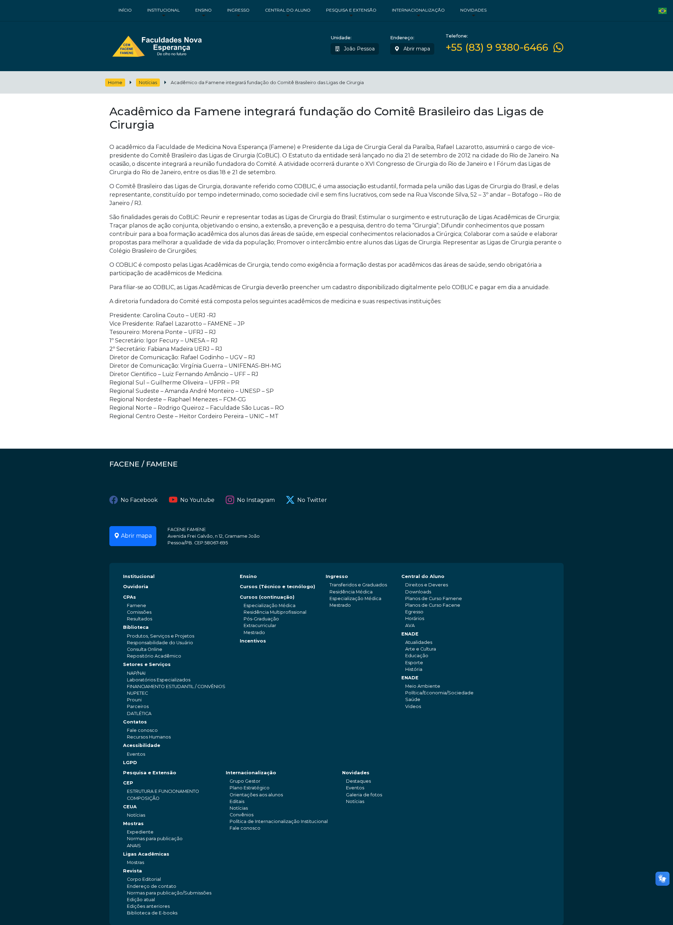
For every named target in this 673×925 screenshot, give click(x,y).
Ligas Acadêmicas (146, 854)
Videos (413, 706)
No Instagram (256, 500)
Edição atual (141, 899)
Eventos (136, 754)
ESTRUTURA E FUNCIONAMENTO (163, 791)
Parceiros (138, 706)
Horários (414, 618)
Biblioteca (136, 627)
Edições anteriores (148, 906)
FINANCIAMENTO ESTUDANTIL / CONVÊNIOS (176, 686)
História (413, 669)
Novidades (473, 10)
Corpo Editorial (144, 879)
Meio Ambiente (422, 686)
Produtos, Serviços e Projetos (160, 636)
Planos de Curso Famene (433, 598)
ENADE (410, 634)
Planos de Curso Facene (432, 605)
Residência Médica (351, 591)
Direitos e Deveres (426, 584)
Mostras (133, 823)
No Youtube (197, 500)
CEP (128, 782)
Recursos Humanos (149, 737)
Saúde (412, 699)
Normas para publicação (155, 838)
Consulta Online (144, 649)
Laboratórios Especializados (158, 679)
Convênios (241, 814)
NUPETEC (137, 693)
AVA (410, 625)
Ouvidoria (135, 586)
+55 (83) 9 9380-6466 (497, 47)
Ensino (203, 10)
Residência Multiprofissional (275, 612)
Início (125, 10)
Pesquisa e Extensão (351, 10)
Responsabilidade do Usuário (160, 642)
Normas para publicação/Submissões (169, 893)
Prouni (134, 699)
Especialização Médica (269, 605)
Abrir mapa (416, 49)
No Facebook (139, 500)
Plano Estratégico (250, 787)
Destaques (358, 781)
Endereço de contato (151, 886)
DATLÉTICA (139, 713)
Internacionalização (418, 10)
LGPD (130, 762)
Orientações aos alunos (256, 794)
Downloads (418, 591)
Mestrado (254, 632)
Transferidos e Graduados (358, 584)
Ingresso (238, 10)
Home (115, 82)
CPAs (129, 597)
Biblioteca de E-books (152, 913)
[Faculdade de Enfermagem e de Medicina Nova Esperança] (157, 44)
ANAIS (134, 845)
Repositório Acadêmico (154, 656)
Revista (132, 870)
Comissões (139, 612)
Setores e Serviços (147, 664)
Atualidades (418, 642)
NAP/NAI (136, 673)
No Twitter (312, 500)
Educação (416, 655)
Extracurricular (260, 625)
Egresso (414, 611)
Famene (136, 605)
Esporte (414, 662)
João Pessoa (358, 49)
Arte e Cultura (420, 649)
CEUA (130, 806)
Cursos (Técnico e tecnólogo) (277, 586)
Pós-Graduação (261, 618)
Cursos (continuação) (267, 597)
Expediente (140, 832)
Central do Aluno (288, 10)
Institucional (163, 10)
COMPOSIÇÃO (143, 798)
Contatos (135, 722)
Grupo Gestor (245, 781)
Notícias (148, 82)
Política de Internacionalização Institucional (279, 821)
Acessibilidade (141, 745)
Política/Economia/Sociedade (439, 692)
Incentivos (253, 641)
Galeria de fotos (364, 794)
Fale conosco (142, 730)
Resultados (139, 618)
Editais (237, 801)
